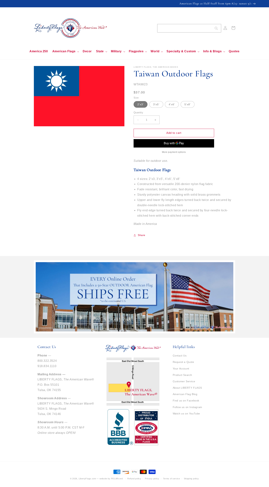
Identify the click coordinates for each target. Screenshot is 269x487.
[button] (65, 51)
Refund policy (134, 478)
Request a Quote (183, 361)
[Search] (216, 28)
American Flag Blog (185, 394)
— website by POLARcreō (110, 478)
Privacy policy (152, 478)
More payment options (174, 152)
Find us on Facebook (186, 400)
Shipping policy (191, 478)
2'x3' (140, 104)
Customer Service (184, 381)
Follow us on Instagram (187, 407)
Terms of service (171, 478)
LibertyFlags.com (87, 478)
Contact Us (180, 355)
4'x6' (172, 104)
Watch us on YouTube (186, 413)
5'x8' (187, 104)
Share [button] (141, 235)
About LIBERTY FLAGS (187, 387)
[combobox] (189, 28)
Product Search (182, 374)
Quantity (138, 112)
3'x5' (156, 104)
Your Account (181, 368)
